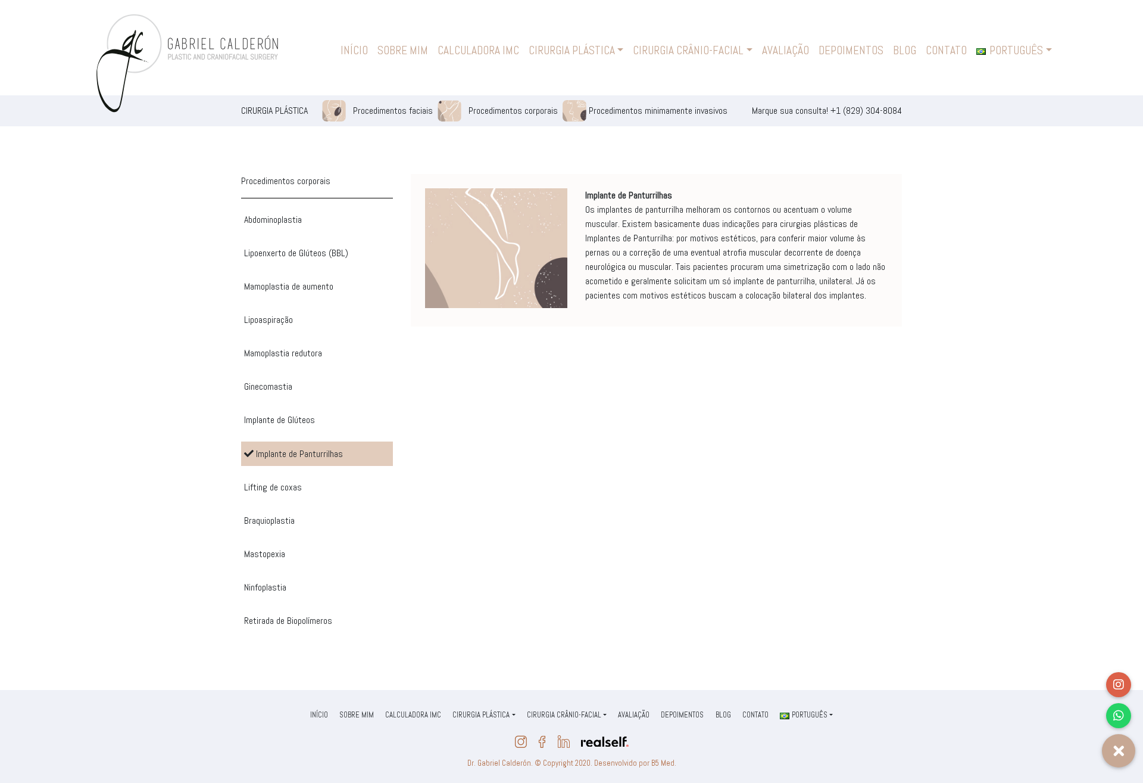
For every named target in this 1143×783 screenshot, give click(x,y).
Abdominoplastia (273, 219)
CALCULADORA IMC (478, 50)
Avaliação (785, 50)
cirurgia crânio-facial (688, 50)
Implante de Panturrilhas (298, 454)
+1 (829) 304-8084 (866, 110)
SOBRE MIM (402, 50)
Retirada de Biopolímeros (288, 620)
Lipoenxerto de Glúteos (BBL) (296, 253)
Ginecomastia (268, 386)
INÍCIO (354, 50)
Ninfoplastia (265, 587)
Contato (946, 50)
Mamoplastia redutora (283, 353)
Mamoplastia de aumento (288, 286)
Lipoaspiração (268, 319)
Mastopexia (264, 554)
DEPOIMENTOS (851, 50)
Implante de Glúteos (279, 420)
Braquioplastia (269, 520)
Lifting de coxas (273, 487)
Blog (904, 50)
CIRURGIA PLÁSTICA (572, 50)
